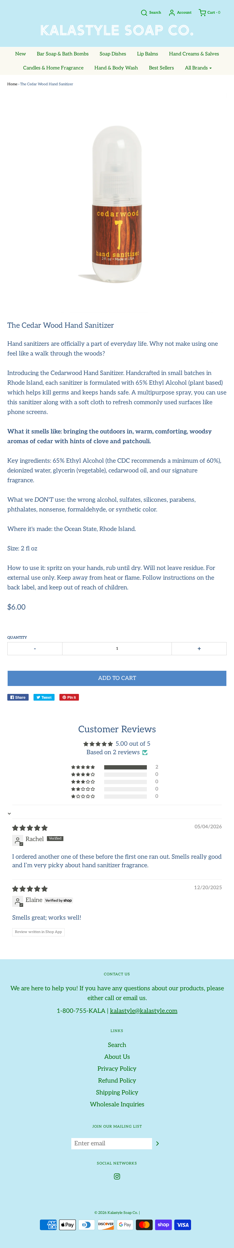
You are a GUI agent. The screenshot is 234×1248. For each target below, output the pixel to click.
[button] (83, 767)
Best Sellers (161, 68)
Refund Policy (117, 1080)
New (20, 54)
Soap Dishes (113, 54)
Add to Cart (117, 678)
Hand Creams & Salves (194, 54)
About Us (117, 1057)
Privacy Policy (117, 1069)
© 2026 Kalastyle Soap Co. (116, 1213)
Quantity (17, 637)
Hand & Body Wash (116, 68)
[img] (30, 828)
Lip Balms (147, 54)
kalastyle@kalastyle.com (143, 1011)
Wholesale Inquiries (117, 1104)
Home (12, 84)
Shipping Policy (117, 1092)
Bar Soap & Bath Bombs (63, 54)
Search (117, 1045)
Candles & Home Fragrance (53, 68)
